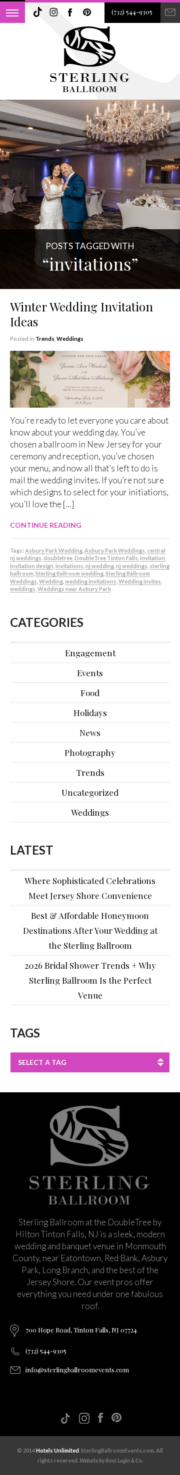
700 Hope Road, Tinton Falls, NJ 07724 (81, 1330)
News (90, 732)
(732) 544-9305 (132, 11)
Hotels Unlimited (57, 1450)
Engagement (90, 652)
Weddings (70, 338)
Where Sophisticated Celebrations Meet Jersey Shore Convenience (90, 888)
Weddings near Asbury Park (74, 589)
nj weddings (132, 566)
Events (90, 672)
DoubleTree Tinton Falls (106, 558)
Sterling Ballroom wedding (70, 573)
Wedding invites (139, 581)
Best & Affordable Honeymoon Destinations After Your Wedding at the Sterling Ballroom (90, 930)
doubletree (58, 558)
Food (90, 692)
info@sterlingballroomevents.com (77, 1369)
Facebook (70, 12)
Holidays (90, 712)
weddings (23, 589)
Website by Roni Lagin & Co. (111, 1460)
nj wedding (100, 566)
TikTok (37, 12)
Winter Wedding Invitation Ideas (81, 313)
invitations (70, 566)
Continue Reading (46, 525)
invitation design (32, 566)
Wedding (51, 581)
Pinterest (87, 12)
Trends (45, 338)
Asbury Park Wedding (53, 550)
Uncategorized (90, 792)
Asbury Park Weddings (114, 550)
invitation (152, 558)
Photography (90, 752)
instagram (54, 12)
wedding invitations (90, 581)
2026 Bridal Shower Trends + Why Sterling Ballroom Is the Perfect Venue (90, 980)
